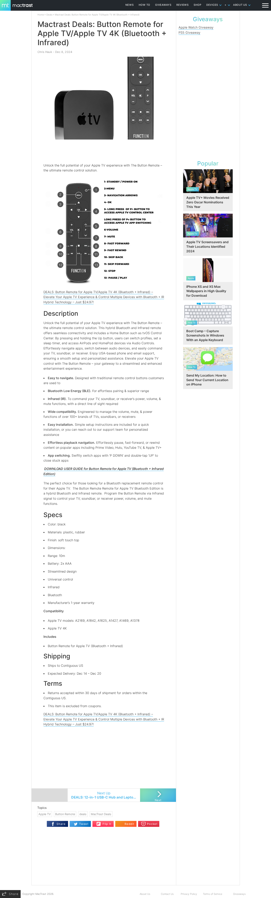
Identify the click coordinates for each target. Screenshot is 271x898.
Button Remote (65, 814)
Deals (49, 14)
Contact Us (167, 893)
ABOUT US (240, 4)
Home (40, 14)
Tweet (83, 823)
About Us (145, 893)
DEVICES (212, 4)
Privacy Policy (189, 893)
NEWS (129, 4)
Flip (98, 822)
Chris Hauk (44, 52)
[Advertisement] (104, 151)
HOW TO (144, 4)
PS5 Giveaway (189, 32)
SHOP (197, 4)
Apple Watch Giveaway (196, 27)
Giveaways (239, 893)
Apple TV (44, 814)
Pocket (152, 823)
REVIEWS (182, 4)
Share (61, 823)
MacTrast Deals (101, 814)
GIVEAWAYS (163, 4)
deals (82, 814)
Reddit (129, 823)
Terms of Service (212, 893)
